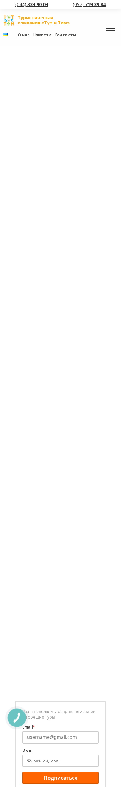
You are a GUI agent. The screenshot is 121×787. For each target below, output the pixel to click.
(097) (89, 4)
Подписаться (61, 777)
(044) (31, 4)
